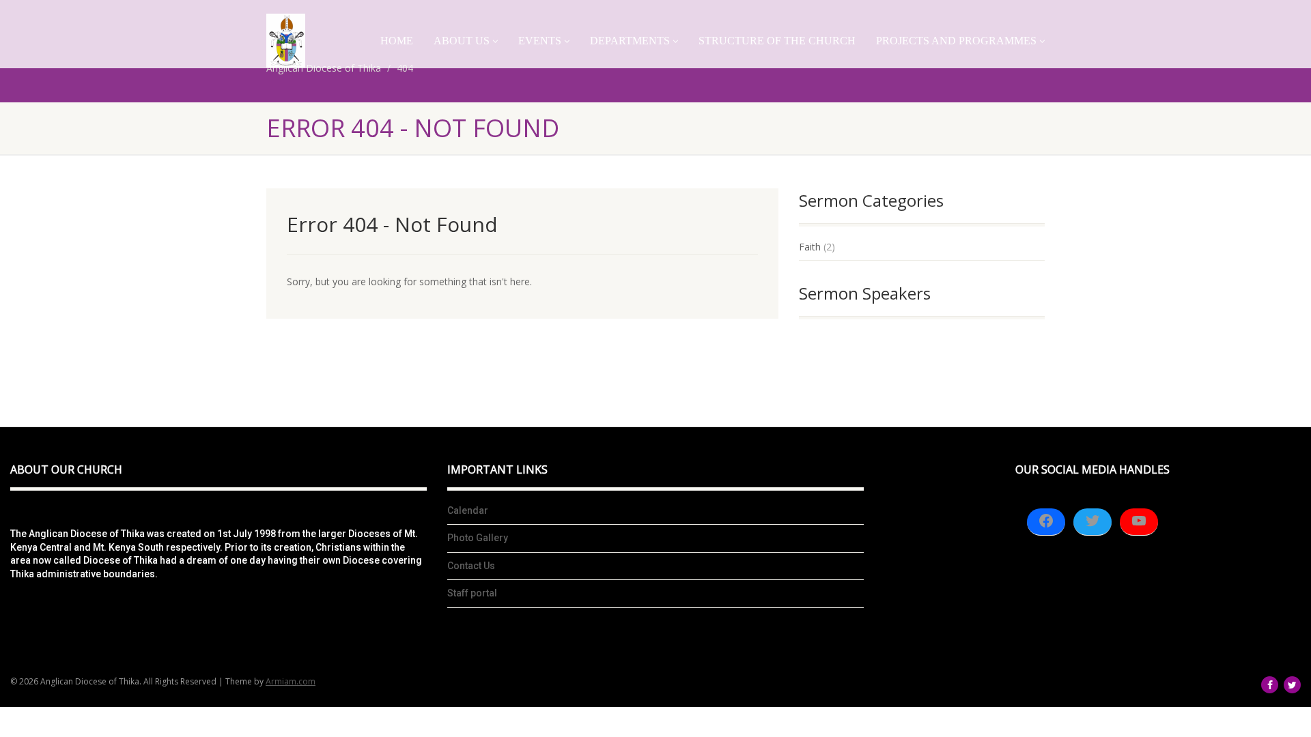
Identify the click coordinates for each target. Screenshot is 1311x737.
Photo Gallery (477, 537)
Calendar (467, 510)
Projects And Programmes (956, 40)
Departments (630, 40)
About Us (462, 40)
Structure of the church (777, 40)
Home (396, 40)
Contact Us (471, 565)
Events (539, 40)
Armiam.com (290, 681)
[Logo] (285, 41)
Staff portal (472, 593)
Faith (810, 246)
